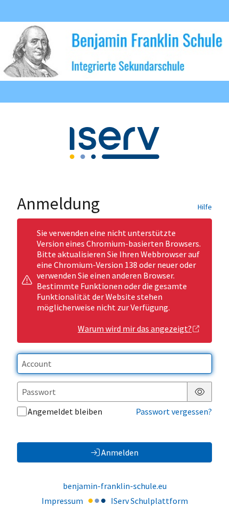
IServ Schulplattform (149, 500)
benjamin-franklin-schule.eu (115, 486)
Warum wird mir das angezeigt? (135, 328)
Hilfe (205, 207)
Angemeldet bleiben (65, 411)
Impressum (62, 500)
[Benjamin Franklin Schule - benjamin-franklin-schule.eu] (114, 51)
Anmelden (119, 452)
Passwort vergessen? (174, 411)
